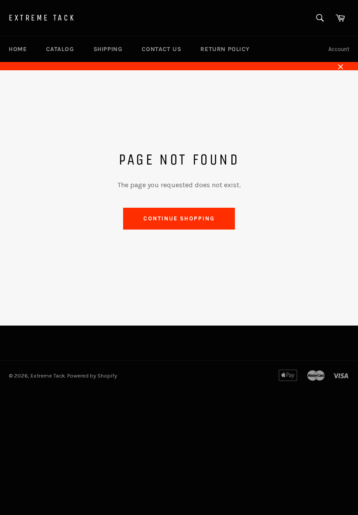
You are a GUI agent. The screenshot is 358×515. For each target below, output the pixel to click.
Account (338, 49)
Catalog (60, 49)
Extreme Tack (42, 18)
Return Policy (224, 49)
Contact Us (161, 49)
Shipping (108, 49)
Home (18, 49)
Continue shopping (178, 218)
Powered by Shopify (92, 375)
